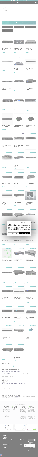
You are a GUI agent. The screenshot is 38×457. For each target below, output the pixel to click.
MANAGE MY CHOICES (13, 233)
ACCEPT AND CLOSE (24, 233)
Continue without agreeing (25, 222)
